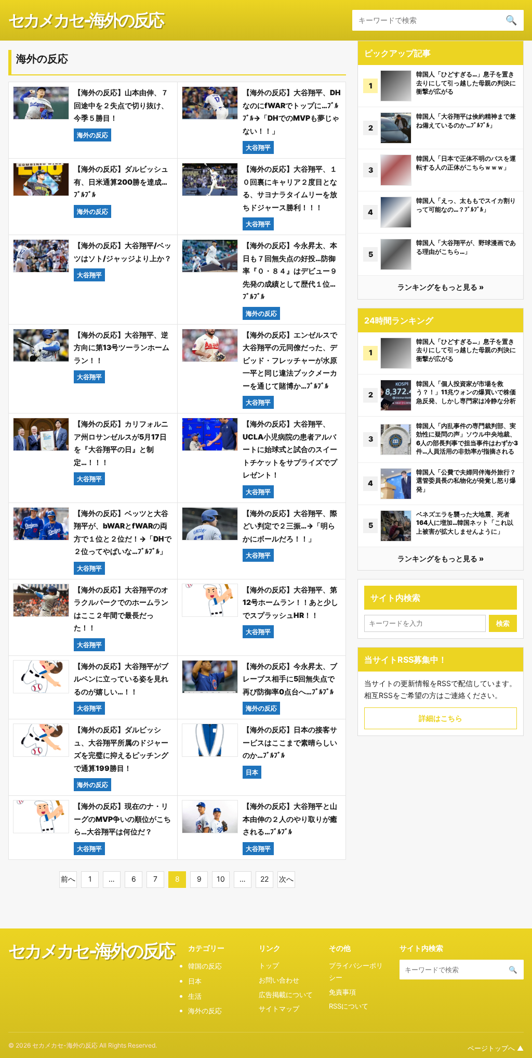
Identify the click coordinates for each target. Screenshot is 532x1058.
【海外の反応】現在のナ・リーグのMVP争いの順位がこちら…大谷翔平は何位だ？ (122, 819)
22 (264, 878)
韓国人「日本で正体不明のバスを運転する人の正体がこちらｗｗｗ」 (466, 162)
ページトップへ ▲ (496, 1048)
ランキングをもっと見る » (440, 286)
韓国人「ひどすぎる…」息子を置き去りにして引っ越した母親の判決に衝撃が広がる (466, 82)
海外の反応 (205, 1011)
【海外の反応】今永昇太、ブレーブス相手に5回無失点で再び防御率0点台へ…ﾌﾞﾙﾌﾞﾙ (290, 679)
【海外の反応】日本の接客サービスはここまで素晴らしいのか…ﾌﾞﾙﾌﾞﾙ (290, 742)
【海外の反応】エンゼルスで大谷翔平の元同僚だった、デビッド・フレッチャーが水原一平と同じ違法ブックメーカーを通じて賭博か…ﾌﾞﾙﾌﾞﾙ (290, 360)
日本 (195, 981)
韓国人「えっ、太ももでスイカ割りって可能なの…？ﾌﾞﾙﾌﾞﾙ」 (466, 205)
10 (221, 878)
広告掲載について (286, 994)
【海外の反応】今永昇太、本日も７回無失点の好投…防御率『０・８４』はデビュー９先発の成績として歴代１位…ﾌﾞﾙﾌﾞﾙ (290, 271)
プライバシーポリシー (356, 971)
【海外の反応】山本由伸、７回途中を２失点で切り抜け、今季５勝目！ (121, 105)
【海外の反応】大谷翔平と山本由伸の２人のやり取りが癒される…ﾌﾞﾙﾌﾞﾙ (290, 819)
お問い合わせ (279, 980)
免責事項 (342, 992)
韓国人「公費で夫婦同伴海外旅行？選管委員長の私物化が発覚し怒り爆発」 (466, 480)
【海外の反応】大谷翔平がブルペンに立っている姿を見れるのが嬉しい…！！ (121, 679)
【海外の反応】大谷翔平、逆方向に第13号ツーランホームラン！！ (121, 347)
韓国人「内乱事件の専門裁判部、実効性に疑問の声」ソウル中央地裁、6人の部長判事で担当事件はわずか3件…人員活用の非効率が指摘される (467, 439)
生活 (195, 996)
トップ (269, 965)
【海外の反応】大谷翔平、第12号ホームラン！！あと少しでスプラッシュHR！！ (290, 602)
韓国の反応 (205, 966)
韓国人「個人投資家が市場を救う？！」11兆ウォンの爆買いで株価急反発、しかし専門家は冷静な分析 (466, 392)
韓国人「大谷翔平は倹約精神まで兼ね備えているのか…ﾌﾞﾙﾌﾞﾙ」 (466, 120)
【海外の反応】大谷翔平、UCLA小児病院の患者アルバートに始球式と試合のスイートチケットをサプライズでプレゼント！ (290, 449)
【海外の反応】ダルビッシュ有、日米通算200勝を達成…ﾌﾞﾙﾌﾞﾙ (121, 181)
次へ (286, 878)
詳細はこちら (440, 718)
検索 (503, 623)
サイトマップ (279, 1008)
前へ (68, 878)
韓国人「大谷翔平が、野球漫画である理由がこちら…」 (466, 247)
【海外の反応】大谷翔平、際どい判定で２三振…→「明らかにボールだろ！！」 (290, 526)
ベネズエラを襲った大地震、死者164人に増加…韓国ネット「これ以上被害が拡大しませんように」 (464, 522)
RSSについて (348, 1006)
